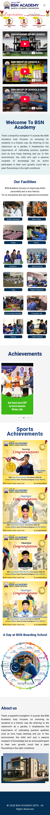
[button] (3, 19)
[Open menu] (44, 5)
